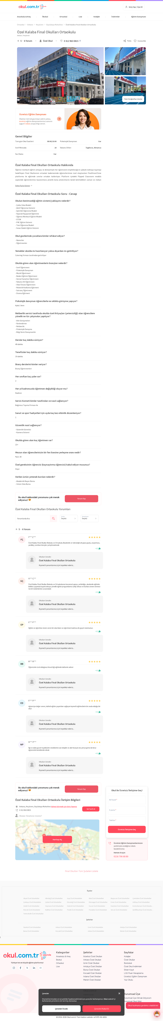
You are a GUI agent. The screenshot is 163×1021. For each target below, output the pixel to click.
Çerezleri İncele (61, 1009)
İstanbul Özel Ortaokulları (32, 927)
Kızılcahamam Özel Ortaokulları (143, 906)
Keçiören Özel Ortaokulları (120, 906)
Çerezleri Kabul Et (101, 1009)
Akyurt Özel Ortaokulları (31, 898)
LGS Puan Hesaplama (133, 973)
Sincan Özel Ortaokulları (119, 910)
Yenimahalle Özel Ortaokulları (33, 914)
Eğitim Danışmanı (138, 16)
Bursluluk (128, 963)
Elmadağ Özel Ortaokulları (76, 902)
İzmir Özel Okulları (91, 963)
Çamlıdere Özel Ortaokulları (142, 898)
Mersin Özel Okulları (92, 980)
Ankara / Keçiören (23, 35)
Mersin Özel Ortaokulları (128, 931)
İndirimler (115, 16)
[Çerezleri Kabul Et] (119, 993)
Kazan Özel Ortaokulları (97, 906)
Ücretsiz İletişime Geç (127, 829)
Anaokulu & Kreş (24, 16)
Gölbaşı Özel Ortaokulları (141, 902)
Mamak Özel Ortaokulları (31, 910)
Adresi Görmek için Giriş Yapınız (64, 806)
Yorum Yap (81, 498)
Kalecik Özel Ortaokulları (75, 906)
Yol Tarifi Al (91, 809)
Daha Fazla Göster (22, 185)
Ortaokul (63, 16)
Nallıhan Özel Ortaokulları (54, 910)
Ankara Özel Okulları (92, 960)
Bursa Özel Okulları (91, 970)
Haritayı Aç (57, 839)
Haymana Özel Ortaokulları (54, 906)
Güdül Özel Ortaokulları (31, 906)
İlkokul (45, 16)
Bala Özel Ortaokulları (96, 898)
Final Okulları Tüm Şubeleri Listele (81, 871)
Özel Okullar (129, 960)
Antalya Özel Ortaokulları (128, 927)
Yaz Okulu (128, 980)
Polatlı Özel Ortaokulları (75, 910)
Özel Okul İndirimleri (133, 966)
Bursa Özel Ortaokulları (31, 931)
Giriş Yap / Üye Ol (135, 7)
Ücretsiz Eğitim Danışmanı (135, 976)
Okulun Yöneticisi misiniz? (30, 815)
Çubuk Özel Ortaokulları (53, 902)
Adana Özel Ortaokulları (96, 931)
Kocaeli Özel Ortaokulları (64, 931)
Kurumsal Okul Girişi (132, 1001)
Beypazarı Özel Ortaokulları (120, 898)
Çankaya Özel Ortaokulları (32, 902)
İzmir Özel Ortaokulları (95, 927)
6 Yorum (28, 40)
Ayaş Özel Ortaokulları (74, 898)
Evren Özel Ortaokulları (118, 902)
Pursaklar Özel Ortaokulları (98, 910)
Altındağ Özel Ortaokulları (54, 898)
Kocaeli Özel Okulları (92, 973)
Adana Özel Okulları (92, 976)
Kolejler (97, 16)
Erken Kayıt (129, 970)
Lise (80, 16)
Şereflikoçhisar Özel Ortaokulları (143, 910)
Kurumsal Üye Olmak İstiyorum (137, 998)
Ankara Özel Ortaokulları (64, 927)
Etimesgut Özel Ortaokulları (98, 902)
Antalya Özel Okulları (92, 966)
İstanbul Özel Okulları (92, 956)
